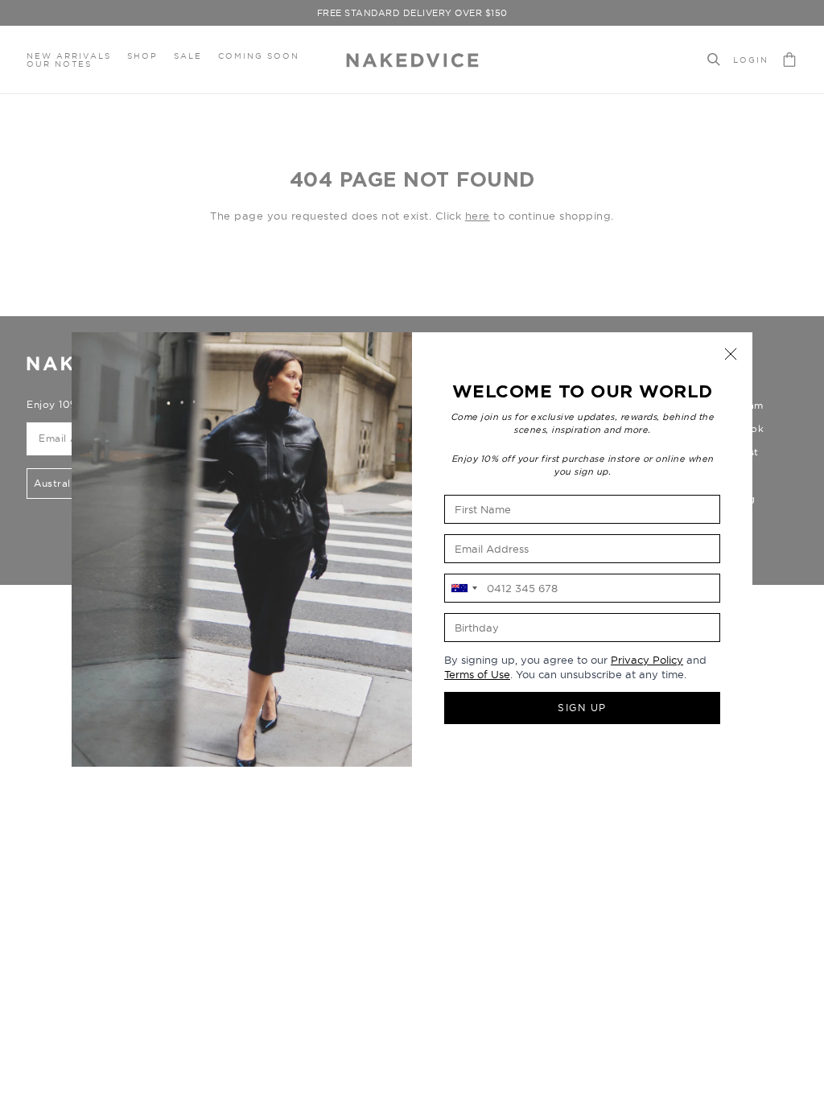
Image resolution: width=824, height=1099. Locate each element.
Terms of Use (477, 674)
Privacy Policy (647, 659)
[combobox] (463, 588)
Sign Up (582, 708)
